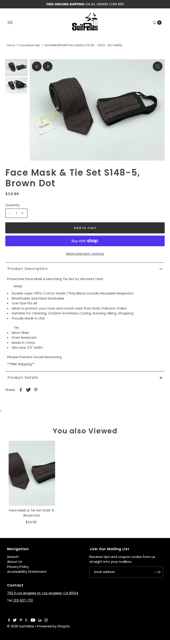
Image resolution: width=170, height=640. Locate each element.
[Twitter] (15, 620)
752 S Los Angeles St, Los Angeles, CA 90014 (42, 593)
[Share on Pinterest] (36, 389)
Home (11, 45)
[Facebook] (9, 620)
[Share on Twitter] (28, 389)
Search (13, 556)
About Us (14, 561)
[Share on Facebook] (20, 389)
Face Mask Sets (29, 45)
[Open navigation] (10, 22)
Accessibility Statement (27, 571)
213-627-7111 (23, 600)
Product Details (23, 377)
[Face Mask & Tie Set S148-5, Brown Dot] (32, 473)
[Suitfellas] (85, 22)
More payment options (85, 253)
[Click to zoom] (157, 66)
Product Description (28, 268)
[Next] (47, 66)
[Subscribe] (157, 572)
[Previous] (37, 66)
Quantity (12, 205)
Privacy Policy (18, 566)
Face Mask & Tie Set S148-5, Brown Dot (32, 513)
